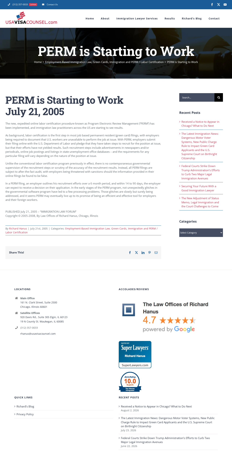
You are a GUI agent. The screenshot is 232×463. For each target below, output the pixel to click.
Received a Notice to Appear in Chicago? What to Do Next (156, 406)
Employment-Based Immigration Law (87, 228)
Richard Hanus (18, 228)
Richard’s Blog (25, 406)
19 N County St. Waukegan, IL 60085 (42, 321)
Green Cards (119, 228)
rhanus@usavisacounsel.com (38, 333)
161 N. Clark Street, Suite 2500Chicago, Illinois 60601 (38, 304)
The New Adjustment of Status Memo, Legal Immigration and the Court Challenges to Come (200, 202)
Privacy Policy (25, 414)
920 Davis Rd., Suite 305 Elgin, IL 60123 (43, 317)
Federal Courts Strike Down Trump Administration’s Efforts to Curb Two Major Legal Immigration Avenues (165, 440)
